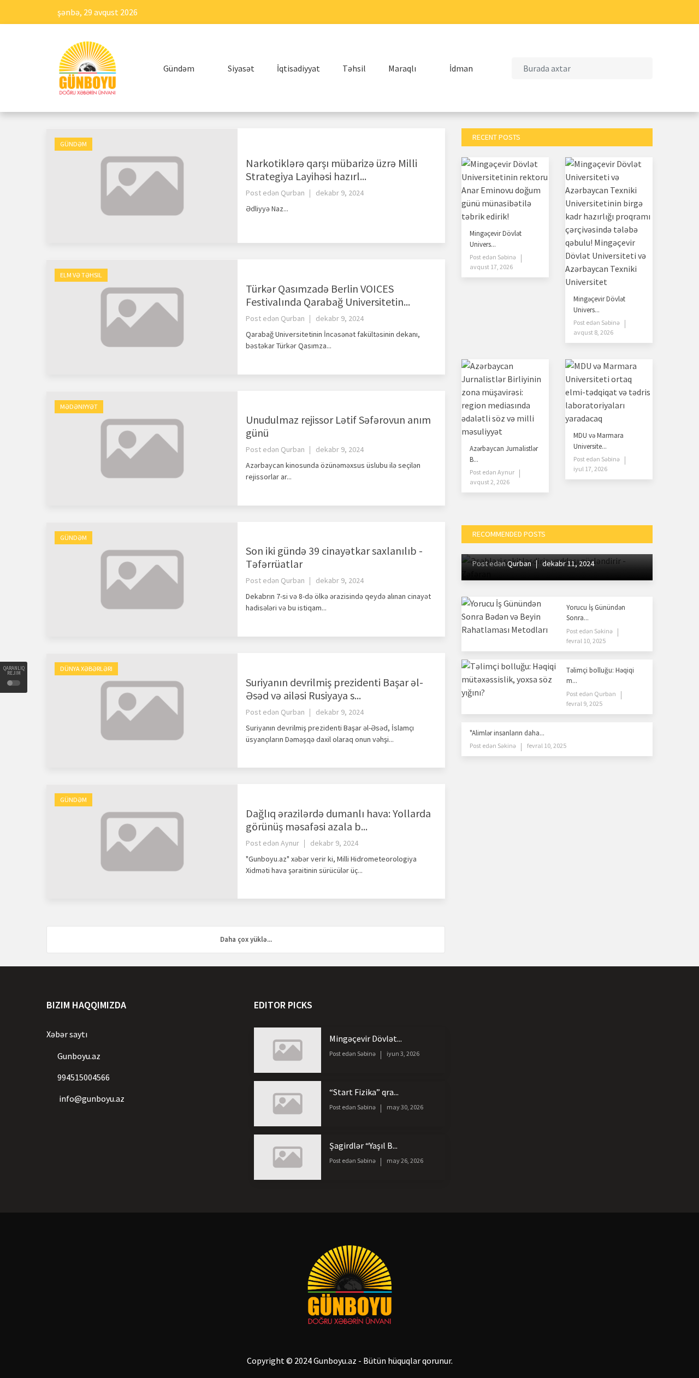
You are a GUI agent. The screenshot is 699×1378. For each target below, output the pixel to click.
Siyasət (241, 68)
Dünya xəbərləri (86, 668)
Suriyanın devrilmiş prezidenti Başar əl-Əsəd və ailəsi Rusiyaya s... (334, 688)
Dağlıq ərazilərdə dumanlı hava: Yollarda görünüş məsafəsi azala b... (338, 819)
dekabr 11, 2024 (568, 563)
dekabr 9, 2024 (340, 193)
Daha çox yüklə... (246, 939)
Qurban (293, 193)
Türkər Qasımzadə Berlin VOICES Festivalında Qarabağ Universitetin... (328, 295)
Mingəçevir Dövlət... (365, 1038)
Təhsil (354, 68)
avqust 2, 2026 (490, 482)
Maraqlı (403, 68)
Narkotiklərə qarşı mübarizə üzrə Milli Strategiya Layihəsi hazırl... (331, 169)
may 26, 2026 (405, 1160)
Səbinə (506, 257)
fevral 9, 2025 (584, 703)
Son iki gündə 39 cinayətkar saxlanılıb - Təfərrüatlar (334, 557)
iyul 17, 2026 (590, 469)
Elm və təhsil (81, 275)
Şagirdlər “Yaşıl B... (363, 1145)
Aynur (290, 843)
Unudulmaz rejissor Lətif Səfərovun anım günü (338, 426)
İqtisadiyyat (298, 68)
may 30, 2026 (405, 1107)
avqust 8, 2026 (593, 332)
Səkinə (603, 631)
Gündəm (179, 68)
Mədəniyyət (79, 406)
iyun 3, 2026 (403, 1053)
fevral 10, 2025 (586, 641)
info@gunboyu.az (92, 1098)
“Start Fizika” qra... (364, 1091)
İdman (462, 68)
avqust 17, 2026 (491, 267)
